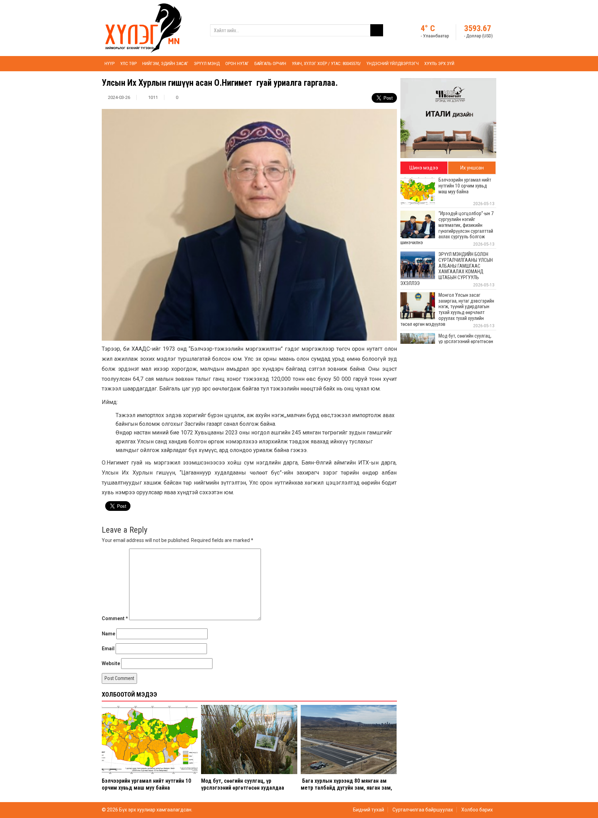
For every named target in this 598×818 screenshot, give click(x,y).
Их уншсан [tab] (472, 168)
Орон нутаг (237, 63)
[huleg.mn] (143, 27)
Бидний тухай (368, 809)
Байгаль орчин (270, 63)
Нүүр (110, 63)
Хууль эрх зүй (439, 63)
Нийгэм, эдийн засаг (165, 63)
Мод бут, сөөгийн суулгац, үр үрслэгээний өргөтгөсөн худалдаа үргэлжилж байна (242, 787)
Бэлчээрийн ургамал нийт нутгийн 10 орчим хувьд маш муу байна (146, 784)
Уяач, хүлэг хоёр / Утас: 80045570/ (326, 63)
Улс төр (128, 63)
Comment (115, 618)
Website (111, 663)
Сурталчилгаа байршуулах (422, 809)
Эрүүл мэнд (207, 63)
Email (108, 648)
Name (108, 633)
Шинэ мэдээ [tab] (423, 168)
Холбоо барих (477, 809)
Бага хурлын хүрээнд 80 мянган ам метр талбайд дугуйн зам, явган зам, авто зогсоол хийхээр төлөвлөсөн (346, 787)
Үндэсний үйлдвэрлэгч (392, 63)
